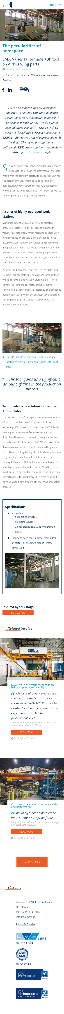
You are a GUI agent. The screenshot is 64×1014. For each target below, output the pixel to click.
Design (6, 80)
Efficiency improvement (44, 75)
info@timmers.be (25, 916)
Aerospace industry (17, 75)
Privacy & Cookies (25, 924)
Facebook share (3, 90)
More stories (32, 862)
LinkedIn (10, 90)
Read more (26, 732)
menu (54, 5)
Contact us (18, 612)
